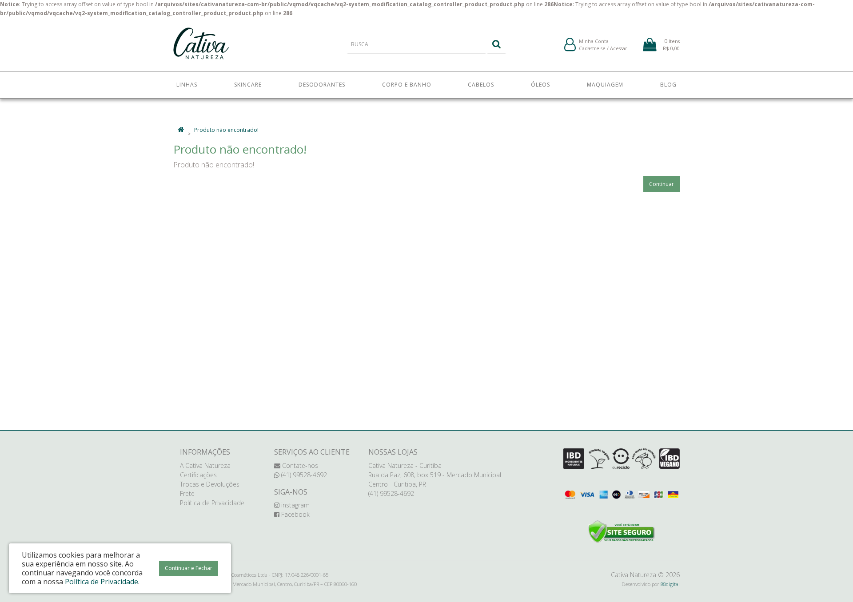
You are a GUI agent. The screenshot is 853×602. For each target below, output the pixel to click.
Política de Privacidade (212, 503)
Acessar (618, 48)
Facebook (294, 514)
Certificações (198, 475)
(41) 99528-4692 (303, 475)
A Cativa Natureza (205, 465)
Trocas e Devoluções (209, 484)
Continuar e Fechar (188, 568)
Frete (187, 493)
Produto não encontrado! (226, 130)
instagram (294, 505)
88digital (670, 584)
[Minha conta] (570, 45)
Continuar (661, 184)
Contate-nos (299, 465)
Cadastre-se (592, 48)
